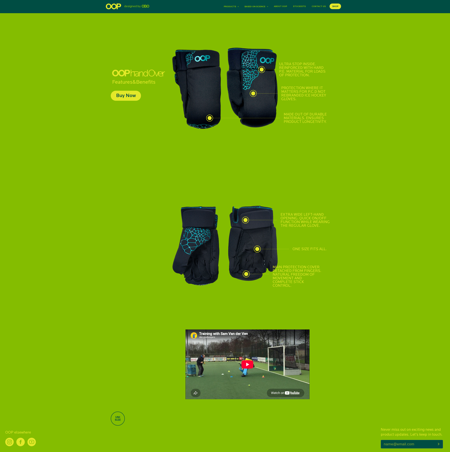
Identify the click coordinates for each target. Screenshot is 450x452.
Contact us (319, 6)
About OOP (280, 6)
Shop (335, 6)
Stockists (299, 6)
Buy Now (126, 95)
